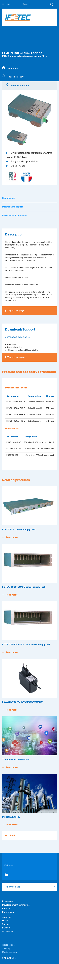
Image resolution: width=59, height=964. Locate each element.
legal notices (8, 945)
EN (8, 4)
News (5, 921)
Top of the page (15, 311)
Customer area (9, 952)
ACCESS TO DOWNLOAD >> (17, 337)
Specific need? (15, 77)
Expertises (7, 901)
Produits (6, 908)
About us (6, 917)
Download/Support (12, 207)
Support (6, 924)
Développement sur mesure (16, 905)
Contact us (7, 931)
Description (8, 198)
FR (3, 4)
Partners (6, 928)
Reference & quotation (14, 215)
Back (12, 835)
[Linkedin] (6, 875)
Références (8, 912)
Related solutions (20, 85)
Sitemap (6, 948)
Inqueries (13, 68)
